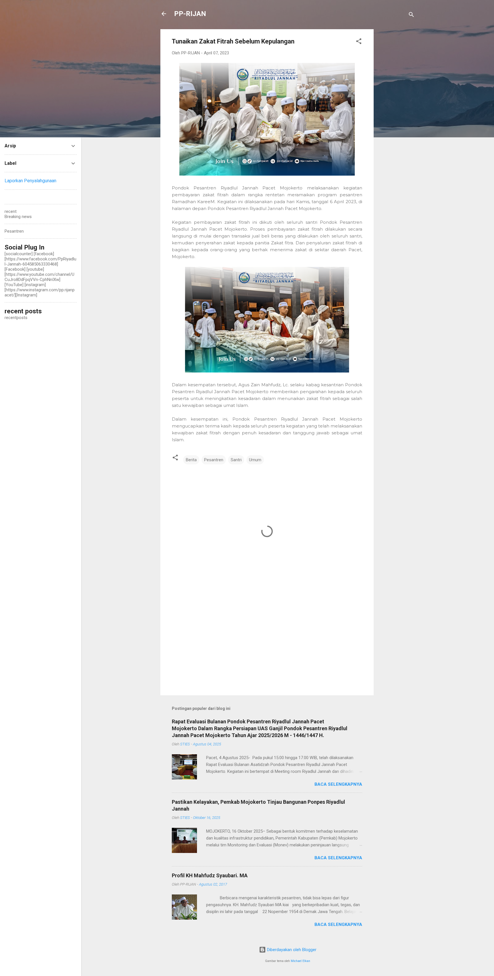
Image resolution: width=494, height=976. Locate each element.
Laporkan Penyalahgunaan (30, 180)
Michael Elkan (300, 961)
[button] (358, 42)
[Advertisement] (396, 115)
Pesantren (213, 459)
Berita (191, 459)
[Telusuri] (411, 15)
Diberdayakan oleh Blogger (291, 949)
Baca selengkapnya (338, 784)
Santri (236, 459)
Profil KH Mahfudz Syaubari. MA (210, 875)
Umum (255, 459)
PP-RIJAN (190, 14)
